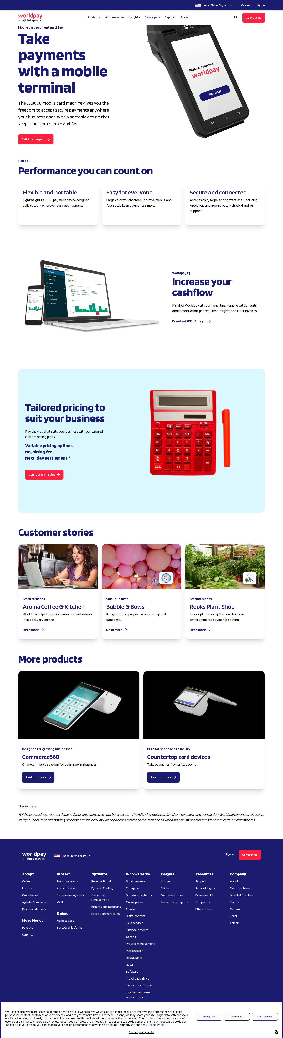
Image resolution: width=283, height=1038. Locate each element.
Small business (135, 881)
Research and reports (174, 902)
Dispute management (71, 895)
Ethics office (203, 909)
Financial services (137, 930)
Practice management (140, 944)
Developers (152, 17)
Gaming (131, 937)
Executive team (240, 888)
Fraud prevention (68, 881)
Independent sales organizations (138, 995)
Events (234, 902)
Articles (166, 881)
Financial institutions (139, 985)
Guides (165, 888)
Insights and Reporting (106, 907)
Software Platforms (70, 927)
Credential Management (100, 897)
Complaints (202, 902)
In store (27, 888)
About (234, 881)
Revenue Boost (101, 881)
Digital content (136, 916)
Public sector (134, 951)
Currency (27, 934)
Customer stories (172, 895)
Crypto (130, 909)
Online (26, 881)
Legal (233, 916)
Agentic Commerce (34, 902)
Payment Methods (34, 909)
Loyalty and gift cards (105, 913)
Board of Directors (242, 895)
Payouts (27, 927)
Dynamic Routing (102, 888)
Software (132, 971)
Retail (129, 964)
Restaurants (134, 957)
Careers (245, 5)
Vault (60, 902)
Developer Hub (204, 895)
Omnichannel (30, 895)
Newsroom (237, 909)
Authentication (67, 888)
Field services (134, 923)
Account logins (205, 888)
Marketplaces (65, 920)
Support (170, 17)
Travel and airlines (137, 978)
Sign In (261, 5)
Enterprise (133, 888)
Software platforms (139, 895)
